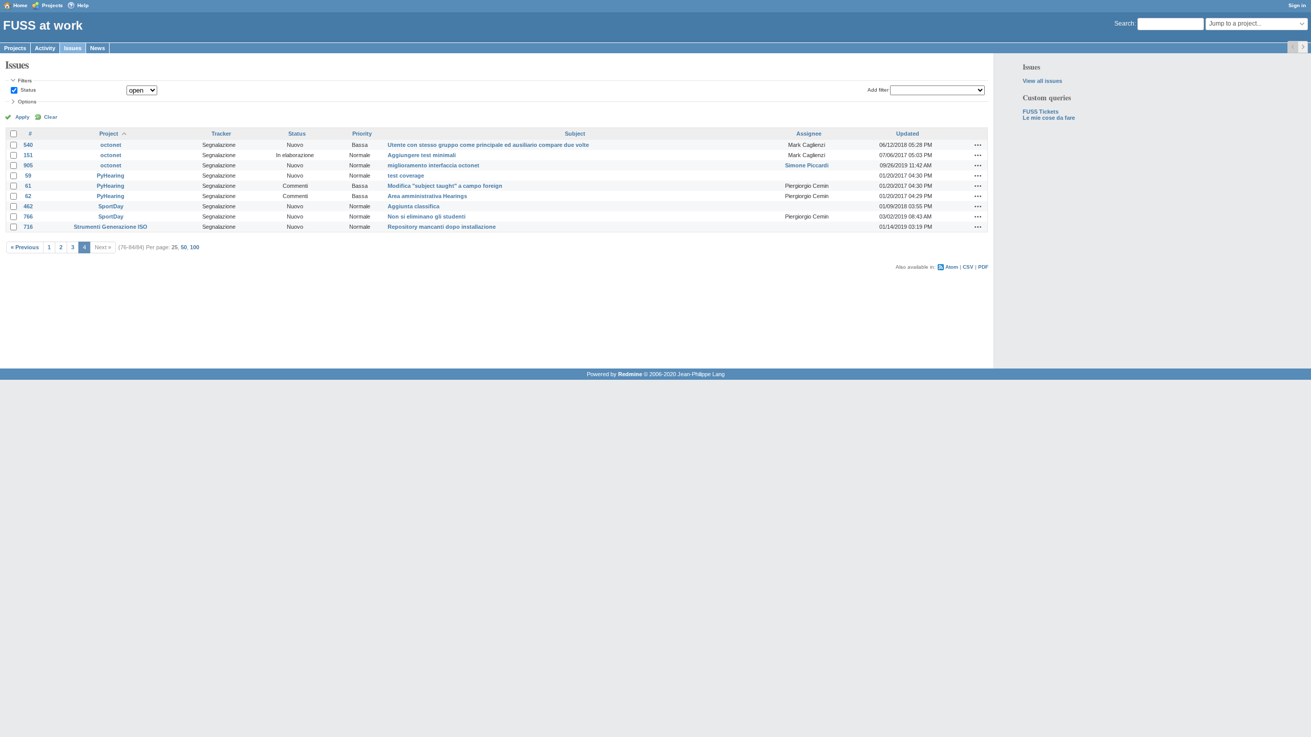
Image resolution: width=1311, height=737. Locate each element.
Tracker (221, 134)
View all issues (1042, 81)
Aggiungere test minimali (422, 155)
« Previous (25, 247)
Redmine (630, 374)
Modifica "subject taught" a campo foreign (445, 186)
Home (20, 5)
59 (28, 175)
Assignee (808, 134)
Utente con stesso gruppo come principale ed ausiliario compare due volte (488, 145)
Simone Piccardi (807, 165)
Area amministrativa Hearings (427, 196)
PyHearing (110, 175)
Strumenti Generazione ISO (110, 227)
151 (28, 155)
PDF (983, 267)
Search (1124, 23)
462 (28, 206)
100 (194, 247)
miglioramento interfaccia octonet (433, 165)
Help (83, 5)
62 (28, 196)
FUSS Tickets (1041, 112)
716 (28, 227)
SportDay (110, 206)
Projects (52, 5)
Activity (45, 48)
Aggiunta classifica (413, 206)
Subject (575, 134)
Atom (951, 267)
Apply (22, 117)
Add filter (878, 90)
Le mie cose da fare (1049, 118)
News (97, 48)
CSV (968, 267)
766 (28, 216)
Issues (72, 48)
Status (27, 90)
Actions (978, 145)
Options (27, 101)
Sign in (1297, 5)
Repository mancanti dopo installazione (442, 227)
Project (108, 134)
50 (184, 247)
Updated (907, 134)
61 (28, 186)
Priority (362, 134)
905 (28, 165)
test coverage (406, 175)
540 (28, 145)
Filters (25, 80)
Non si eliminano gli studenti (427, 216)
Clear (50, 117)
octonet (110, 145)
